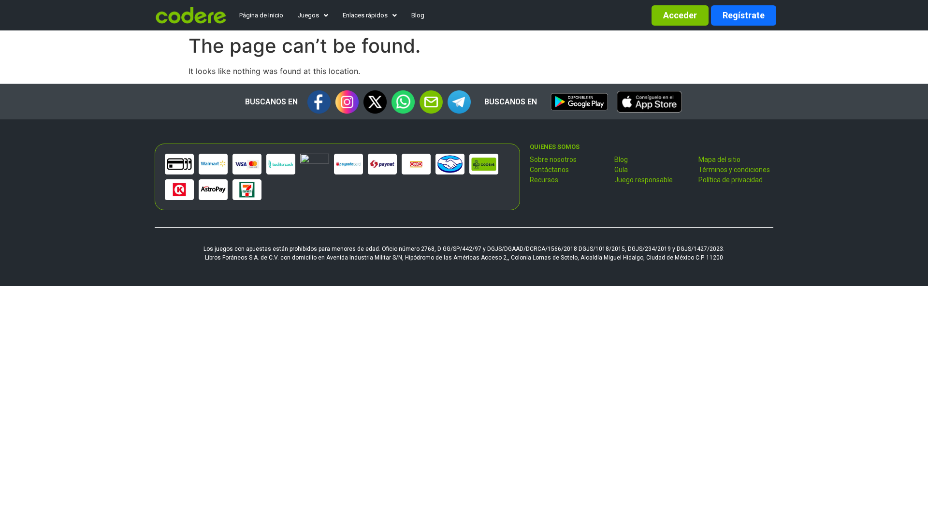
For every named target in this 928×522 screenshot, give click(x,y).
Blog (417, 15)
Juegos (308, 15)
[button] (312, 15)
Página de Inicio (261, 15)
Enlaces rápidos (365, 15)
